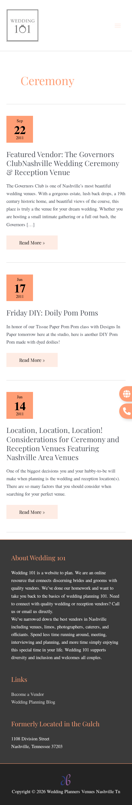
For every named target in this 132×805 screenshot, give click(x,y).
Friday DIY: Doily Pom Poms (52, 312)
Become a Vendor (27, 694)
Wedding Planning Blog (33, 702)
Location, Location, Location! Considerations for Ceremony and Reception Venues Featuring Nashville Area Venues (62, 443)
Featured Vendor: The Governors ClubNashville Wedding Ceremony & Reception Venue (62, 163)
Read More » (33, 240)
